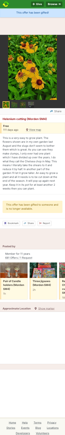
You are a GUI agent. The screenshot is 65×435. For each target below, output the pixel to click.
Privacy (51, 422)
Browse (52, 4)
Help (25, 422)
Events (25, 427)
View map (34, 129)
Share (30, 223)
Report (45, 223)
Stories (10, 427)
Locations (53, 427)
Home (12, 422)
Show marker (46, 308)
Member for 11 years (18, 255)
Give (38, 4)
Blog (38, 427)
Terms (37, 422)
